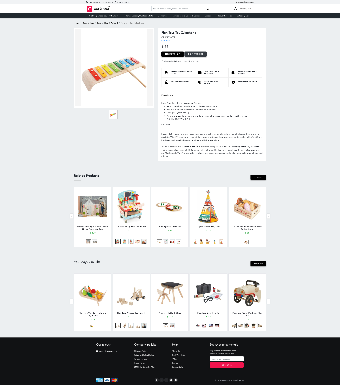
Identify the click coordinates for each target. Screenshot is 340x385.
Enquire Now (173, 54)
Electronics (162, 16)
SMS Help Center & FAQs (144, 367)
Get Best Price (196, 54)
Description (167, 95)
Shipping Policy (140, 351)
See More (258, 177)
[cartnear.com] (98, 9)
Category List (243, 16)
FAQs (174, 359)
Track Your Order (178, 355)
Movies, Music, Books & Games (186, 16)
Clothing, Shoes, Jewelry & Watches (104, 16)
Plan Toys (165, 40)
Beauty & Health (225, 16)
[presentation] (71, 216)
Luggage (208, 16)
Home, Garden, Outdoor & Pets (139, 16)
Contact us (176, 363)
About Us (175, 351)
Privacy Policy (139, 363)
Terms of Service (140, 359)
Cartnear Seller (178, 367)
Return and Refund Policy (144, 355)
